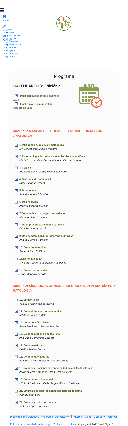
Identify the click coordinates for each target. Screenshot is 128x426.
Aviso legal (44, 424)
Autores (12, 47)
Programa (13, 42)
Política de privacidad (23, 424)
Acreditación (14, 45)
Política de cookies (64, 424)
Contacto (13, 53)
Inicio (11, 32)
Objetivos (13, 38)
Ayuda (11, 50)
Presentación (15, 35)
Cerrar (11, 57)
